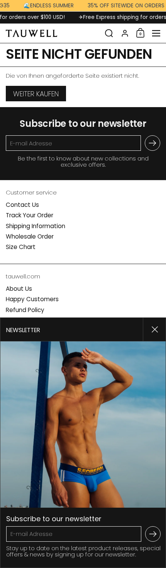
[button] (109, 33)
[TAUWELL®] (53, 33)
